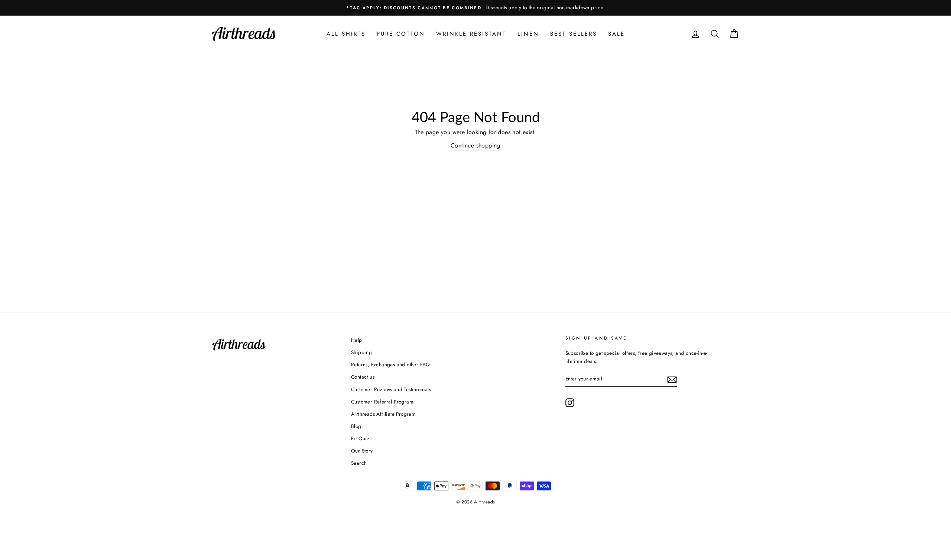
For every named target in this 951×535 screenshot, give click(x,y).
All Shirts (346, 34)
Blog (356, 426)
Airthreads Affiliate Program (383, 414)
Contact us (362, 376)
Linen (528, 34)
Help (356, 340)
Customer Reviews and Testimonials (391, 389)
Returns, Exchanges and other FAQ (390, 364)
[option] (475, 8)
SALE (616, 34)
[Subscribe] (672, 379)
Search (359, 463)
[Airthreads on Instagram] (569, 402)
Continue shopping (475, 145)
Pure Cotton (401, 34)
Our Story (362, 450)
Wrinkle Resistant (471, 34)
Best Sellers (573, 34)
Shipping (361, 352)
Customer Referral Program (382, 401)
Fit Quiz (360, 438)
